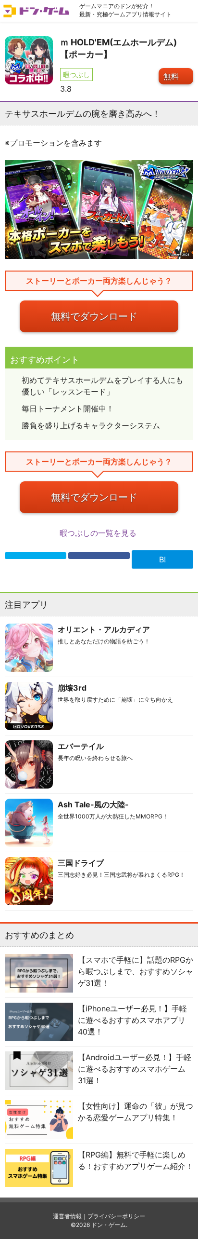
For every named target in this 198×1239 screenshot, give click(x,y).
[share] (99, 555)
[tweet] (35, 555)
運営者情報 (67, 1216)
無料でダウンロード (94, 316)
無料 (171, 76)
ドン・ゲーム (108, 1224)
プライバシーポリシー (116, 1216)
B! (162, 559)
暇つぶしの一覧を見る (99, 533)
